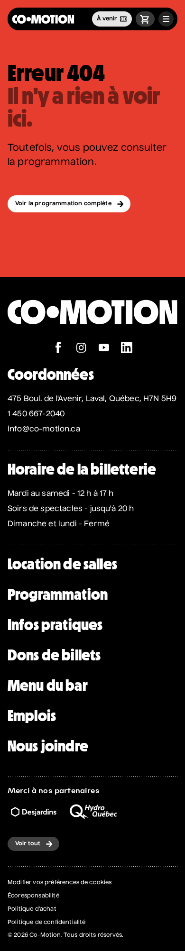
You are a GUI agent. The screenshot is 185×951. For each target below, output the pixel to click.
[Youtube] (104, 349)
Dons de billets (54, 655)
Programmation (58, 594)
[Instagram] (81, 349)
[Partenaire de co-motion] (34, 812)
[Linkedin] (126, 349)
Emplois (32, 715)
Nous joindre (48, 746)
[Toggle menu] (166, 19)
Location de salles (62, 564)
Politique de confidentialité (46, 922)
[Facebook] (58, 349)
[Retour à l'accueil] (92, 336)
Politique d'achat (32, 909)
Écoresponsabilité (33, 896)
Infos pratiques (55, 624)
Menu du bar (48, 685)
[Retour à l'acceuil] (43, 19)
